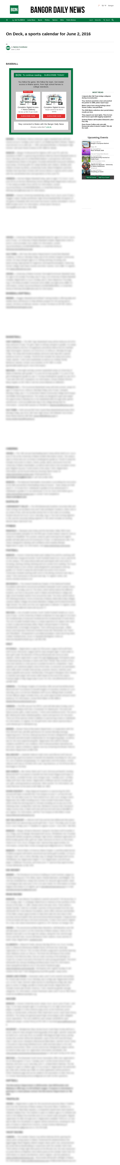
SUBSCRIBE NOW (28, 141)
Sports (40, 20)
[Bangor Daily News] (12, 13)
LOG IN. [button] (49, 152)
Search (108, 20)
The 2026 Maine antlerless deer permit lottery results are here (98, 136)
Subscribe (98, 20)
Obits (62, 20)
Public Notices (71, 20)
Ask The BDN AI (20, 20)
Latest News (31, 20)
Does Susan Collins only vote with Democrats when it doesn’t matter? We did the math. (97, 151)
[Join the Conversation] (7, 69)
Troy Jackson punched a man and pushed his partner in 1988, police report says (97, 126)
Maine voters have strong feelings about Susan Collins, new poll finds (96, 131)
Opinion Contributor (20, 72)
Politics (47, 20)
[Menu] (7, 20)
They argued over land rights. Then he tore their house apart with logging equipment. (97, 140)
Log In (91, 20)
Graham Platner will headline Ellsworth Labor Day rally (98, 145)
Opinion (55, 20)
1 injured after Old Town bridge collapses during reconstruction (96, 122)
